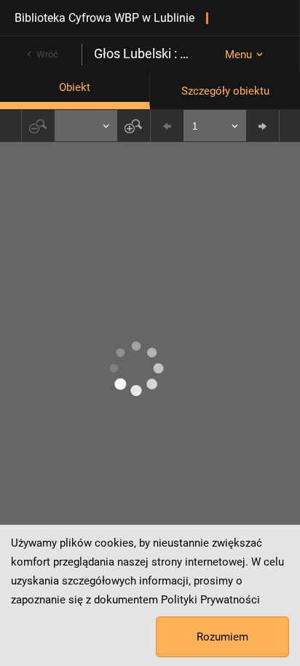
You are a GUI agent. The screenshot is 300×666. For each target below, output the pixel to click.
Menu (238, 54)
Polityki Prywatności (210, 599)
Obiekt (74, 87)
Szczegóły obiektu (225, 91)
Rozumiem (222, 636)
